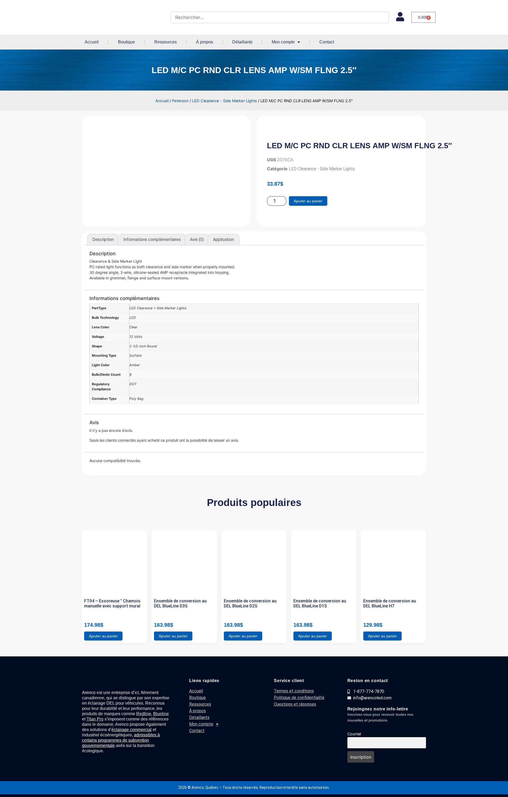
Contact (326, 42)
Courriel (354, 734)
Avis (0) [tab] (197, 239)
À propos (204, 42)
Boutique (126, 42)
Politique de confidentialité (299, 697)
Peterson (180, 100)
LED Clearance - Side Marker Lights (224, 100)
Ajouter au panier (308, 201)
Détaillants (242, 42)
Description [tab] (103, 239)
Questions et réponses (295, 704)
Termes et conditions (294, 690)
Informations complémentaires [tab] (152, 239)
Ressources (165, 42)
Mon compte (283, 42)
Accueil (92, 42)
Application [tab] (223, 239)
